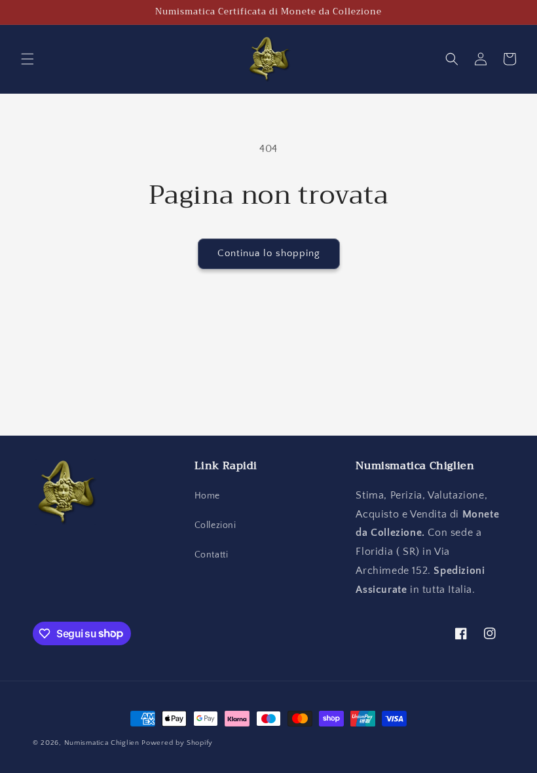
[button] (27, 59)
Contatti (211, 555)
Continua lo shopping (268, 253)
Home (207, 496)
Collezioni (215, 525)
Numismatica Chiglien (101, 743)
